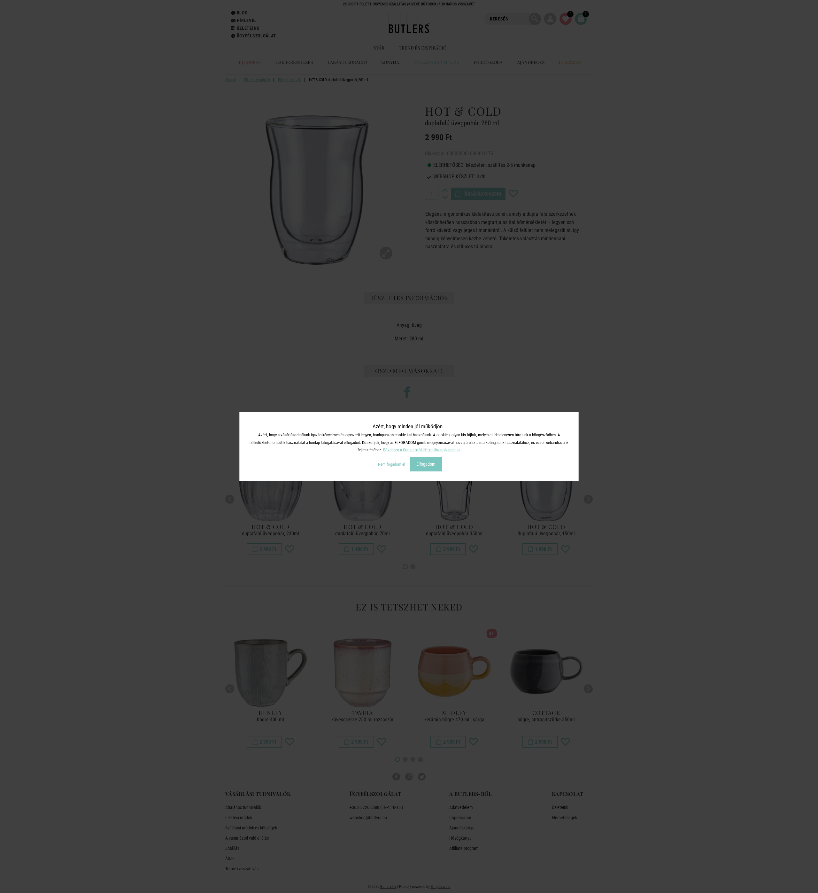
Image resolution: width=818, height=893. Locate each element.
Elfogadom (426, 464)
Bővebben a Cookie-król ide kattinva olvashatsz (421, 449)
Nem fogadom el (391, 464)
